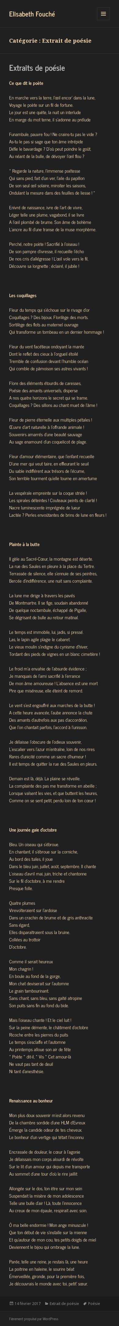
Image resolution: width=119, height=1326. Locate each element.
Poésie (94, 1303)
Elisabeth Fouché (32, 13)
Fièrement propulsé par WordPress (33, 1319)
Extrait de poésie (64, 1303)
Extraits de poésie (37, 67)
